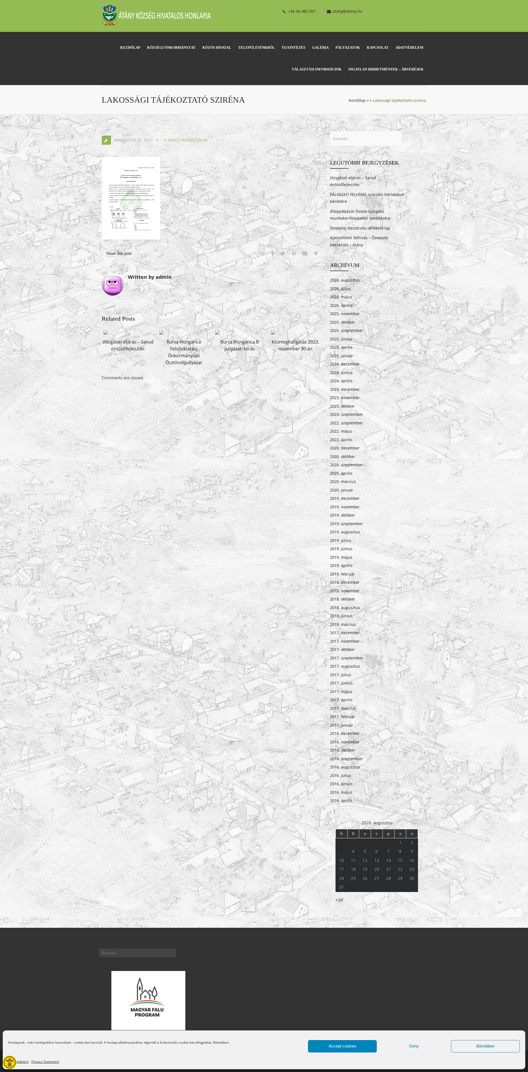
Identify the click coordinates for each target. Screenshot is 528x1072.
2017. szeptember (346, 658)
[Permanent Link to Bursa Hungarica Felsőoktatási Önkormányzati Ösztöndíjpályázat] (161, 334)
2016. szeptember (346, 758)
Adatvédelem (18, 1061)
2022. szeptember (346, 422)
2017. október (342, 649)
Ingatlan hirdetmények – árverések (386, 69)
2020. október (342, 456)
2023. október (342, 406)
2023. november (345, 397)
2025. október (342, 322)
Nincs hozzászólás (188, 140)
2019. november (345, 506)
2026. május (341, 296)
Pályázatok (348, 47)
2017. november (345, 641)
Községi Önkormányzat (171, 47)
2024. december (345, 364)
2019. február (342, 574)
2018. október (342, 599)
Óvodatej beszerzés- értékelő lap (360, 228)
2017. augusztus (345, 666)
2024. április (341, 380)
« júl (339, 899)
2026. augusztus (345, 280)
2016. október (342, 750)
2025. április (341, 347)
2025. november (345, 313)
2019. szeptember (346, 523)
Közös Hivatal (216, 47)
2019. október (342, 515)
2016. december (345, 733)
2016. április (341, 800)
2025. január (341, 355)
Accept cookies (342, 1046)
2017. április (341, 699)
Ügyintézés (293, 47)
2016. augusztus (345, 767)
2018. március (343, 624)
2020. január (341, 490)
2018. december (345, 582)
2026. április (341, 305)
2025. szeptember (346, 330)
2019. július (340, 540)
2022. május (341, 431)
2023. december (345, 389)
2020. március (343, 481)
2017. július (340, 674)
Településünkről (256, 47)
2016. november (345, 741)
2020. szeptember (346, 464)
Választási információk (317, 69)
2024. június (341, 372)
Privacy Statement (45, 1061)
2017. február (342, 716)
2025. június (341, 339)
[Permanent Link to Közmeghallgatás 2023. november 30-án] (273, 334)
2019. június (341, 548)
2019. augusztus (345, 531)
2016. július (340, 775)
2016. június (341, 783)
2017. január (341, 725)
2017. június (341, 683)
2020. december (345, 448)
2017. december (345, 632)
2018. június (341, 615)
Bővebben (485, 1046)
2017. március (343, 708)
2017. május (341, 691)
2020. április (341, 473)
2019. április (341, 565)
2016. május (341, 792)
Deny (414, 1046)
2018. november (345, 590)
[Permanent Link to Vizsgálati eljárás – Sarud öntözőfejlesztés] (105, 334)
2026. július (340, 288)
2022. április (341, 439)
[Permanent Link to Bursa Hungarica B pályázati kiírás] (217, 334)
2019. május (341, 557)
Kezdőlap (130, 47)
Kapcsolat (378, 47)
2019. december (345, 498)
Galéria (320, 47)
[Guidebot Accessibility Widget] (9, 1062)
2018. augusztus (345, 607)
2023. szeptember (346, 414)
